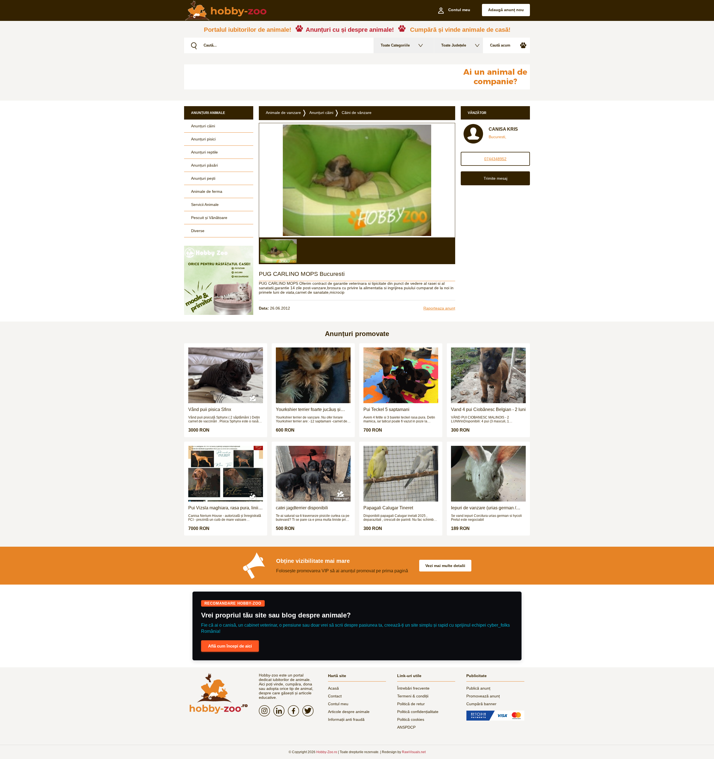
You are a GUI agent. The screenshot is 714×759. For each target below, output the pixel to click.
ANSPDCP (406, 727)
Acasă (333, 688)
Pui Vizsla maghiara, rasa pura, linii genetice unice (223, 507)
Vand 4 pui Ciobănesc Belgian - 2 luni (488, 409)
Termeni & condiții (412, 696)
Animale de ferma (206, 191)
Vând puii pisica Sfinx (209, 409)
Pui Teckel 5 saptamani (386, 409)
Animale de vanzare (283, 112)
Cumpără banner (481, 704)
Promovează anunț (483, 696)
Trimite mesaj (495, 178)
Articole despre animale (349, 711)
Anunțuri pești (203, 178)
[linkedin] (280, 710)
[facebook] (295, 710)
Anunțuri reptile (204, 152)
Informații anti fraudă (346, 719)
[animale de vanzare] (218, 693)
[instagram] (266, 710)
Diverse (197, 230)
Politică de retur (411, 704)
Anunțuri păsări (204, 165)
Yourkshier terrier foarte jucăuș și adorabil (308, 409)
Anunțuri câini (203, 126)
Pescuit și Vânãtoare (209, 217)
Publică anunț (478, 688)
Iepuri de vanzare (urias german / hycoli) (483, 507)
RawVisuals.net (414, 752)
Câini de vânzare (357, 112)
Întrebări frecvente (413, 688)
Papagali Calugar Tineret (388, 507)
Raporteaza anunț (439, 308)
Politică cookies (410, 719)
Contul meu (338, 704)
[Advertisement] (319, 76)
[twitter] (309, 710)
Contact (335, 696)
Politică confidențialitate (417, 711)
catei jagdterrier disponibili (302, 507)
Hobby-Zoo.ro (326, 752)
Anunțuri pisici (203, 139)
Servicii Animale (205, 204)
